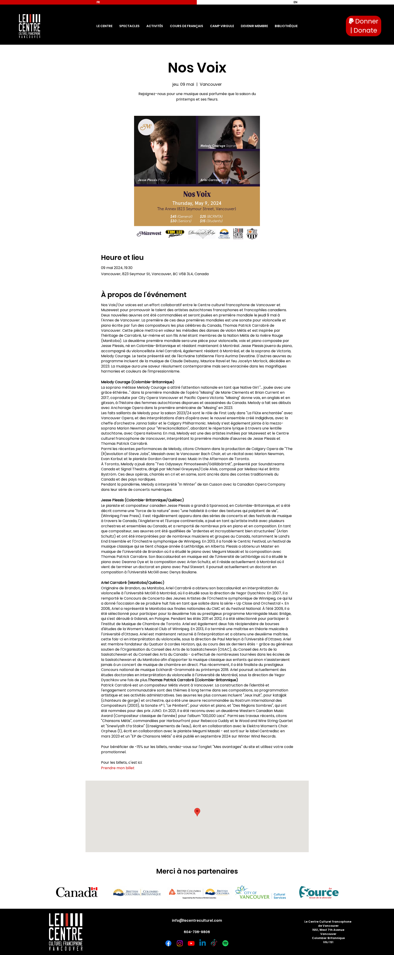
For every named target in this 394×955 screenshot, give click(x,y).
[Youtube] (191, 943)
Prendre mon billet (118, 768)
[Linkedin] (203, 943)
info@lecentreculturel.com (197, 920)
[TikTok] (214, 943)
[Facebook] (168, 943)
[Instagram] (180, 943)
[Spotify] (225, 943)
